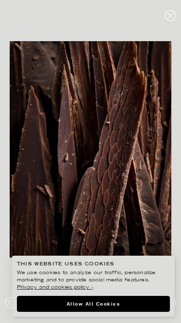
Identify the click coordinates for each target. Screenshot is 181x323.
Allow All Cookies (94, 304)
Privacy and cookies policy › (55, 287)
